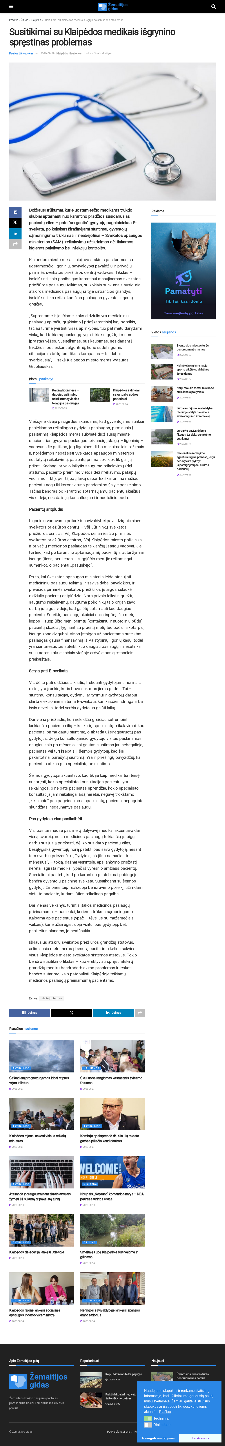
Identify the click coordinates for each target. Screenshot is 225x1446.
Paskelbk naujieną (118, 1431)
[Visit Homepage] (112, 6)
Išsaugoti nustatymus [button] (158, 1438)
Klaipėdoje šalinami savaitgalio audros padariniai (126, 395)
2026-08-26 (185, 421)
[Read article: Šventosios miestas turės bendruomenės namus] (162, 351)
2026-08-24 (121, 404)
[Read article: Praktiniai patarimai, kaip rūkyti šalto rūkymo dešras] (91, 1400)
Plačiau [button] (165, 1412)
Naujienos (75, 53)
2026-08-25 (60, 408)
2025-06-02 (113, 1403)
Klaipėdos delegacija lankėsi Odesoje (36, 1252)
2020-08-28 (47, 53)
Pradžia (13, 20)
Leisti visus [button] (200, 1438)
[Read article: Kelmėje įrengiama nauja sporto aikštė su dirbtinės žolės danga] (162, 371)
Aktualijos (21, 1068)
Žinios (24, 20)
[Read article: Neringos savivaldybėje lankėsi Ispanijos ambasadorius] (112, 1288)
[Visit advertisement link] (183, 271)
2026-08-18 (17, 1258)
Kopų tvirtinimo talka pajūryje (123, 1374)
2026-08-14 (88, 1263)
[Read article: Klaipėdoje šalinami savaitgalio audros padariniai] (100, 395)
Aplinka (89, 1242)
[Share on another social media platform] (15, 244)
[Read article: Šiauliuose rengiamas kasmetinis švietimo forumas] (112, 1056)
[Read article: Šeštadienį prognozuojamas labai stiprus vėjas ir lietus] (41, 1056)
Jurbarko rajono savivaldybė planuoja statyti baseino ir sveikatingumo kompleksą (194, 412)
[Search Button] (213, 6)
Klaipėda (36, 20)
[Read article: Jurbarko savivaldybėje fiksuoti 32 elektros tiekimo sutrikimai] (162, 437)
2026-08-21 (17, 1088)
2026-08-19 (17, 1205)
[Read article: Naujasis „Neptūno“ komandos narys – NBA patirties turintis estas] (112, 1172)
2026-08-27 (185, 355)
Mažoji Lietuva (52, 998)
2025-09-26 (113, 1379)
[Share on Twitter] (15, 223)
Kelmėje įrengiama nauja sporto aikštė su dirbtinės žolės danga (193, 369)
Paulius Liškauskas (21, 53)
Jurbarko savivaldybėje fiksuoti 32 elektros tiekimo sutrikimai (194, 434)
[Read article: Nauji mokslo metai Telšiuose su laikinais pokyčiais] (162, 394)
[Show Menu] (11, 6)
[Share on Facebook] (15, 212)
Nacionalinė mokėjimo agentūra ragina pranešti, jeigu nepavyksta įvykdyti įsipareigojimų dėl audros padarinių (196, 461)
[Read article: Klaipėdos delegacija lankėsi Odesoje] (41, 1230)
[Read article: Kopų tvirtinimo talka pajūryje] (91, 1380)
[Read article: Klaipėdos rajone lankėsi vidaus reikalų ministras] (41, 1114)
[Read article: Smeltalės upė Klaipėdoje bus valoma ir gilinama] (112, 1230)
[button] (148, 1418)
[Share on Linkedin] (15, 233)
